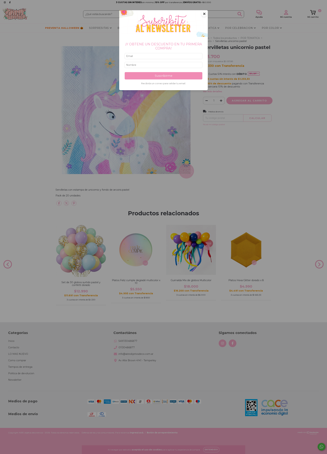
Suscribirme (163, 75)
